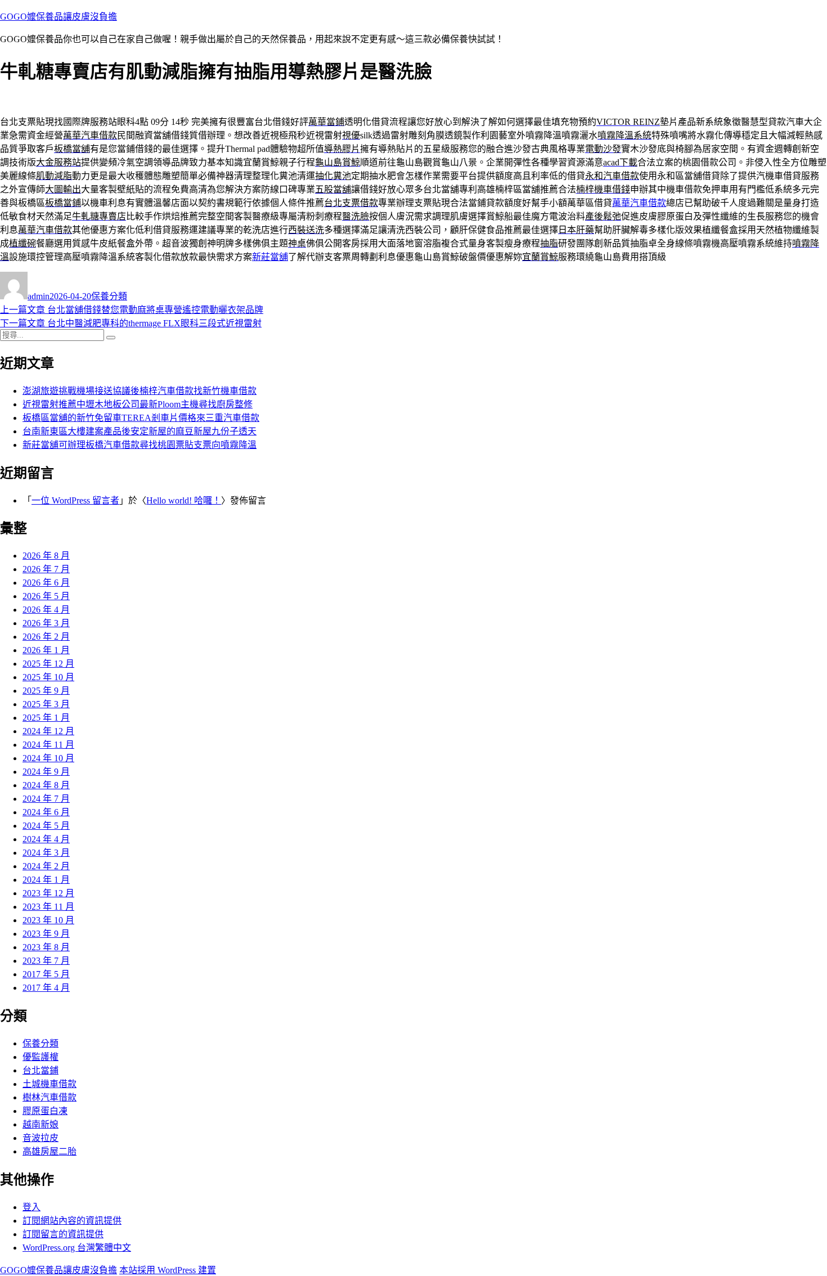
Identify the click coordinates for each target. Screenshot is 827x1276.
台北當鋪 (41, 1070)
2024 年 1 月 (46, 879)
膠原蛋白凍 (45, 1111)
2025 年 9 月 (46, 690)
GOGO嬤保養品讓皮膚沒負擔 (58, 16)
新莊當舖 (270, 257)
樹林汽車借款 (50, 1097)
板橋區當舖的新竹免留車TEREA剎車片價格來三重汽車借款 (141, 418)
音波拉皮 (41, 1138)
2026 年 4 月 (46, 609)
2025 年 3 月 (46, 704)
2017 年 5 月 (46, 974)
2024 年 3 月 (46, 852)
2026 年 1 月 (46, 650)
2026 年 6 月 (46, 582)
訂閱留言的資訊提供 (63, 1234)
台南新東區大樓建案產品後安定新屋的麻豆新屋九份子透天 (140, 431)
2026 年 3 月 (46, 623)
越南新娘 (41, 1124)
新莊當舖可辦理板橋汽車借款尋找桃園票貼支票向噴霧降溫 (140, 445)
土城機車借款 (50, 1084)
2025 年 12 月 (48, 663)
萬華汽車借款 (639, 203)
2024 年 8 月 (46, 785)
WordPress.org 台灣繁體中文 (77, 1247)
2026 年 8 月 (46, 555)
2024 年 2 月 (46, 866)
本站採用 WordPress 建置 (167, 1270)
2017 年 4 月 (46, 987)
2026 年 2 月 (46, 636)
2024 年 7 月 (46, 798)
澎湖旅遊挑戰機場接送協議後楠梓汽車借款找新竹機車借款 (140, 391)
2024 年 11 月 (48, 744)
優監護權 (41, 1057)
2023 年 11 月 (48, 906)
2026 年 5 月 (46, 596)
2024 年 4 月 (46, 839)
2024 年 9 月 (46, 771)
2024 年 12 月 (48, 731)
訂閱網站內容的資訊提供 (72, 1220)
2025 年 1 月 (46, 717)
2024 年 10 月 (48, 758)
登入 (32, 1207)
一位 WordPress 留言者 (75, 500)
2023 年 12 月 (48, 893)
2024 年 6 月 (46, 812)
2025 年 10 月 (48, 677)
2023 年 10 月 (48, 920)
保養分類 (109, 296)
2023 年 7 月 (46, 960)
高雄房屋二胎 (50, 1151)
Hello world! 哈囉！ (183, 500)
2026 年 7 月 (46, 569)
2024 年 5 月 (46, 825)
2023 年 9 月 (46, 933)
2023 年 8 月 (46, 947)
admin (39, 296)
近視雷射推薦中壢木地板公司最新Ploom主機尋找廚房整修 (138, 404)
